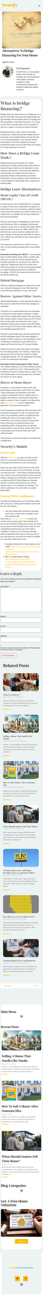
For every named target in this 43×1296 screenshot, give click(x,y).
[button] (39, 5)
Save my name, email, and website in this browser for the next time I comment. (20, 649)
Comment (5, 587)
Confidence (26, 496)
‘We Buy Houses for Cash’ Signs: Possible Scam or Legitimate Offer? (19, 871)
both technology (11, 403)
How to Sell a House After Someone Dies (19, 784)
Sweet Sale (8, 452)
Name (3, 616)
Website (3, 636)
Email (3, 626)
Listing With (9, 496)
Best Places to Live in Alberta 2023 (19, 916)
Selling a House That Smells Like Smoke (17, 737)
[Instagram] (25, 1278)
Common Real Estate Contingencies (19, 960)
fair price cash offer (19, 519)
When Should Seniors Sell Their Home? (20, 826)
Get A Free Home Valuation (14, 1203)
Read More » (7, 709)
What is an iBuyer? (11, 694)
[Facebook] (17, 1278)
